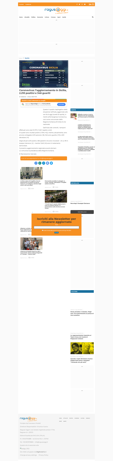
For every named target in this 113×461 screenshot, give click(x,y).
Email (56, 224)
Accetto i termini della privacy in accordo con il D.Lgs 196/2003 (57, 230)
